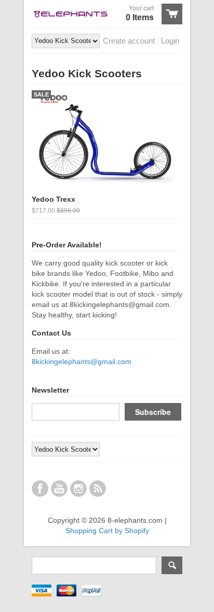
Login (170, 40)
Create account (129, 40)
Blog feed (97, 488)
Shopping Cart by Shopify (107, 530)
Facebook (40, 488)
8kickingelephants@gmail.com (81, 361)
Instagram (78, 488)
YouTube (59, 488)
